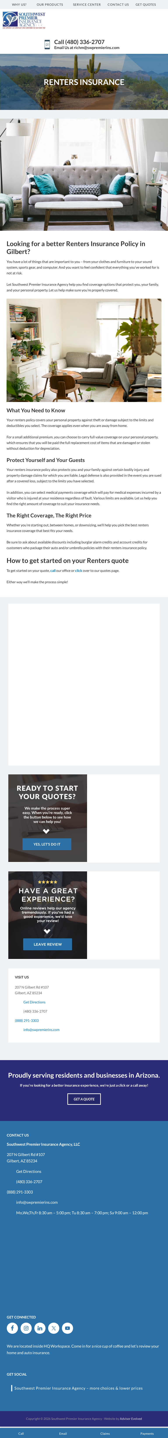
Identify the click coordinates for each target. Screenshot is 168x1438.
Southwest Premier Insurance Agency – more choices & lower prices (78, 1388)
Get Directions (34, 1002)
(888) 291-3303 (27, 1020)
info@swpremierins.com (41, 1029)
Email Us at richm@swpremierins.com (86, 47)
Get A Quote (84, 1099)
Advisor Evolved (131, 1418)
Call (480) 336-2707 (79, 41)
